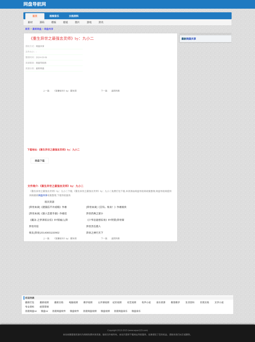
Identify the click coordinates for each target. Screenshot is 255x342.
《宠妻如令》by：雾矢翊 (64, 91)
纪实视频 (117, 302)
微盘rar (44, 311)
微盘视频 (105, 311)
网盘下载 (40, 160)
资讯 (101, 22)
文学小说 (219, 302)
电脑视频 (73, 302)
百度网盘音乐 (121, 311)
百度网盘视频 (90, 311)
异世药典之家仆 (94, 213)
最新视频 (44, 302)
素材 (30, 22)
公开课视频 (103, 302)
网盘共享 (48, 29)
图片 (77, 22)
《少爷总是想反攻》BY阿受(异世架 (105, 219)
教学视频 (87, 302)
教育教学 (175, 302)
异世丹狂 (34, 226)
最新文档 (58, 302)
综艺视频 (131, 302)
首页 (34, 16)
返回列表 (115, 91)
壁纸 (65, 22)
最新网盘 (36, 29)
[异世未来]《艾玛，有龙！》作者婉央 (106, 207)
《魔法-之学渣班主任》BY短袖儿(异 (48, 219)
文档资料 (74, 16)
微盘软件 (74, 311)
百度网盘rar (31, 311)
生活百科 (189, 302)
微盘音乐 (136, 311)
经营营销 (44, 306)
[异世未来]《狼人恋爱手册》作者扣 (48, 213)
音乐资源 (160, 302)
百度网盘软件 (59, 311)
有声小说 (146, 302)
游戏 (89, 22)
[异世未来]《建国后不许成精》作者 (48, 207)
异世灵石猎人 (93, 226)
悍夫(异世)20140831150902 (44, 232)
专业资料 (29, 306)
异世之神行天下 (94, 232)
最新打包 (29, 302)
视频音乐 (54, 16)
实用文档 (204, 302)
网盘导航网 (34, 4)
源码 (42, 22)
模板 (53, 22)
